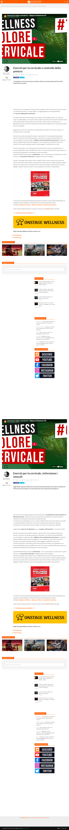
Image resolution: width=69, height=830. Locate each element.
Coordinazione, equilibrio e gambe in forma (35, 249)
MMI (48, 209)
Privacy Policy (26, 828)
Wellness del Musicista (19, 6)
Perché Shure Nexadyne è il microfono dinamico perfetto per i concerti (45, 323)
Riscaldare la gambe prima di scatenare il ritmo (13, 249)
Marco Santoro (6, 73)
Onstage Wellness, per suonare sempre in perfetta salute (34, 817)
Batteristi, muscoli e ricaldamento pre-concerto (57, 249)
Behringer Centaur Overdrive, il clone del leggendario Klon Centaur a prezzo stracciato (45, 338)
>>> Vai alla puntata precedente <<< (24, 213)
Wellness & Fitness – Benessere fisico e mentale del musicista (37, 205)
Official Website (17, 235)
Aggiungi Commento (6, 79)
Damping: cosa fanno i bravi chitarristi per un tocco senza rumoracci (45, 328)
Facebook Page (17, 237)
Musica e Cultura (9, 6)
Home (2, 6)
